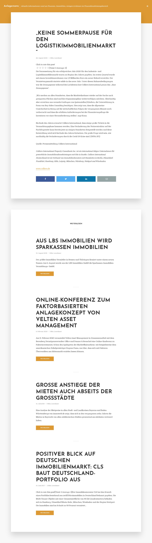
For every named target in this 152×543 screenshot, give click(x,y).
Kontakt (116, 6)
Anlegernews (11, 6)
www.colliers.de (43, 169)
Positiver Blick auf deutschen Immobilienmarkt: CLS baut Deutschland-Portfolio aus (69, 467)
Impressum (127, 6)
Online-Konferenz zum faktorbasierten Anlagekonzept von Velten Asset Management (73, 313)
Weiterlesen (44, 273)
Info (108, 6)
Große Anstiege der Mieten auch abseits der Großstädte (74, 392)
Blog (101, 6)
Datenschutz (138, 6)
